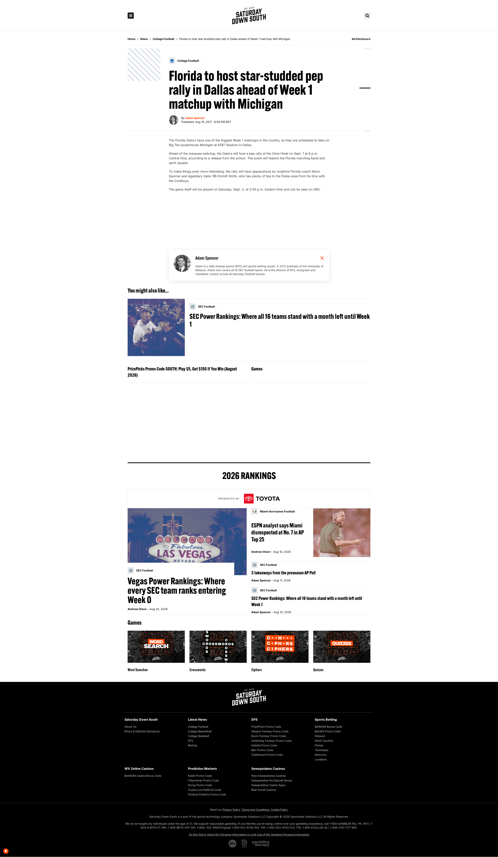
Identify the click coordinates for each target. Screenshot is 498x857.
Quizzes (318, 669)
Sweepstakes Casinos (268, 769)
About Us (130, 726)
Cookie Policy (279, 809)
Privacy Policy (231, 809)
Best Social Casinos (263, 789)
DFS (190, 740)
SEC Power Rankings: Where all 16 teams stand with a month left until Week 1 (279, 320)
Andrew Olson (137, 609)
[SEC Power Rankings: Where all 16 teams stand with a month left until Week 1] (156, 327)
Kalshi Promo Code (200, 775)
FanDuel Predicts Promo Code (207, 794)
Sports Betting (326, 719)
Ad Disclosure (361, 39)
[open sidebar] (131, 15)
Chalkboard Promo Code (267, 754)
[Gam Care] (244, 843)
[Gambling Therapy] (260, 843)
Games (256, 369)
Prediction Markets (202, 769)
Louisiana (321, 759)
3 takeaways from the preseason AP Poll (283, 573)
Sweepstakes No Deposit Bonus (271, 780)
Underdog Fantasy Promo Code (271, 740)
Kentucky (321, 754)
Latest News (197, 719)
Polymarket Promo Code (203, 780)
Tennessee (321, 750)
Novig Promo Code (200, 785)
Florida (319, 745)
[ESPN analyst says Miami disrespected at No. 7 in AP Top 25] (341, 532)
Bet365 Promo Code (328, 731)
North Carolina (324, 740)
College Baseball (198, 736)
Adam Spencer (195, 118)
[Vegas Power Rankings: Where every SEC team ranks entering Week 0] (187, 541)
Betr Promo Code (262, 750)
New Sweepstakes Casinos (268, 775)
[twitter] (322, 258)
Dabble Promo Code (264, 745)
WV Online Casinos (139, 769)
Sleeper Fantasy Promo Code (269, 731)
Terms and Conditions (255, 809)
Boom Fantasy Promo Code (268, 736)
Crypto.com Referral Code (204, 789)
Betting (192, 745)
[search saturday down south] (367, 15)
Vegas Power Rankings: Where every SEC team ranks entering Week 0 (177, 590)
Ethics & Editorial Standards (142, 731)
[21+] (233, 843)
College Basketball (199, 731)
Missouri (320, 736)
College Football (198, 726)
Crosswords (197, 669)
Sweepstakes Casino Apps (268, 785)
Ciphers (256, 669)
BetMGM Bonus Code (328, 726)
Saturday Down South (141, 719)
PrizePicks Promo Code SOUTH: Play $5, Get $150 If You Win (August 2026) (182, 372)
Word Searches (138, 669)
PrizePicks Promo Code (266, 726)
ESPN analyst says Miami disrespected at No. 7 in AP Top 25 (277, 532)
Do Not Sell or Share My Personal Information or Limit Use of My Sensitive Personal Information (249, 834)
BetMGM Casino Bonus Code (142, 775)
